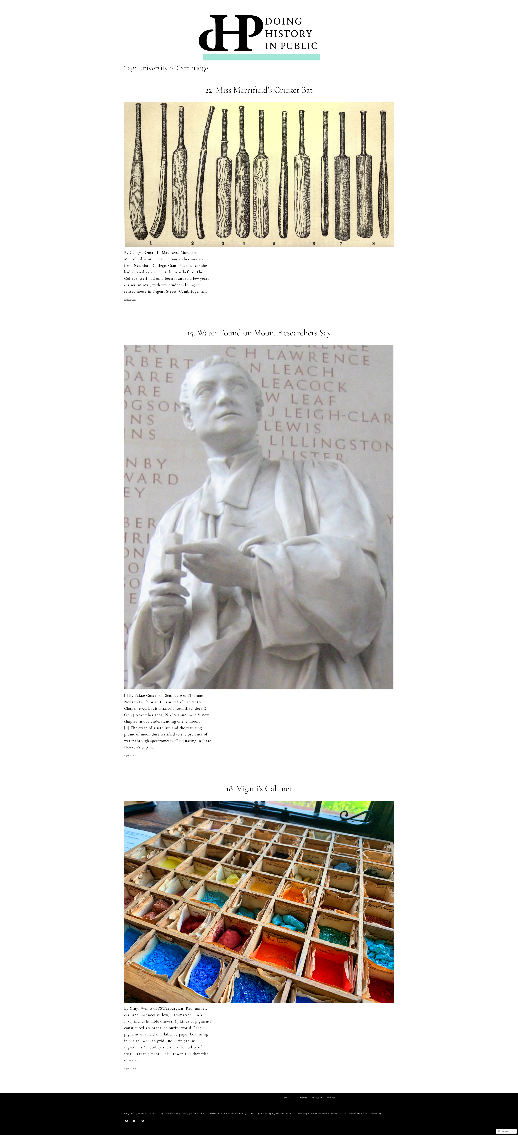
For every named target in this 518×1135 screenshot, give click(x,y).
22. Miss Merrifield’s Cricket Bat (259, 90)
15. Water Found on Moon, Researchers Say (259, 333)
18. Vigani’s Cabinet (259, 789)
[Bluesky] (126, 1121)
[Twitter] (142, 1121)
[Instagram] (134, 1121)
